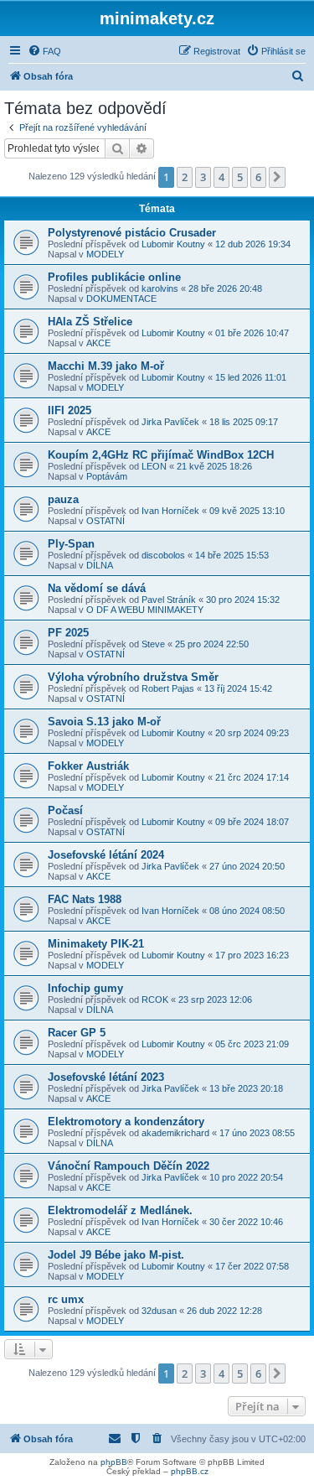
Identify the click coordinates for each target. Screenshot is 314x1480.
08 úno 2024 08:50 (247, 911)
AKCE (98, 343)
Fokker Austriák (88, 766)
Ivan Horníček (170, 511)
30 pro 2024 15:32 (243, 600)
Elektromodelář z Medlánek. (120, 1210)
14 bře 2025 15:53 (232, 555)
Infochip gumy (85, 988)
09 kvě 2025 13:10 (247, 511)
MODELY (105, 254)
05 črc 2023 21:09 (252, 1044)
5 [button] (240, 176)
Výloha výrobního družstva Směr (133, 677)
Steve (153, 644)
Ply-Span (71, 543)
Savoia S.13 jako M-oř (104, 721)
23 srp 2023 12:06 (215, 999)
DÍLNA (99, 565)
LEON (154, 466)
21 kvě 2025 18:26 (214, 466)
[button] (277, 177)
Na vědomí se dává (97, 588)
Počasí (65, 810)
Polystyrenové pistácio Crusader (132, 232)
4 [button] (221, 176)
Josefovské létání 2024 (106, 855)
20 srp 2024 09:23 (252, 733)
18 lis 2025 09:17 (243, 422)
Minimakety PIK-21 (96, 943)
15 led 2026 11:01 (250, 377)
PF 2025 (68, 632)
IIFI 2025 (69, 410)
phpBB (113, 1462)
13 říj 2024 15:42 (238, 688)
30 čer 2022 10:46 (246, 1222)
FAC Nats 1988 (84, 899)
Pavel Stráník (169, 600)
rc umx (66, 1299)
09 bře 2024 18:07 (252, 822)
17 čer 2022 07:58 (252, 1266)
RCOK (155, 999)
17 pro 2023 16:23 (252, 955)
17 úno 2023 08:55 (257, 1133)
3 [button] (203, 176)
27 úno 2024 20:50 (247, 866)
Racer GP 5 (77, 1032)
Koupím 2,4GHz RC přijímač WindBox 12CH (161, 455)
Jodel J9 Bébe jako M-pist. (116, 1255)
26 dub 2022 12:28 (224, 1311)
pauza (63, 499)
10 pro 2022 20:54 (246, 1177)
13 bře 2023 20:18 (246, 1088)
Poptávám (106, 476)
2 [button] (185, 176)
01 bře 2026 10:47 (252, 333)
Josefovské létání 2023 (106, 1077)
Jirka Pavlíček (170, 422)
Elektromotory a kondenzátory (126, 1121)
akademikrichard (175, 1133)
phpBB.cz (189, 1471)
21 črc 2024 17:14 (252, 777)
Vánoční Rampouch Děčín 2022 (128, 1166)
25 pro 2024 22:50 (212, 644)
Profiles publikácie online (114, 277)
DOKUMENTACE (121, 298)
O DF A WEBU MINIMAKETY (144, 610)
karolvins (160, 288)
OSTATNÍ (105, 521)
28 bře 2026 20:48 (225, 288)
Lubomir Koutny (173, 244)
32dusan (159, 1311)
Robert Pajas (168, 688)
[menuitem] (44, 51)
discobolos (163, 555)
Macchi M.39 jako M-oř (106, 366)
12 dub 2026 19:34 (253, 244)
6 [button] (258, 176)
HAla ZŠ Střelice (90, 321)
